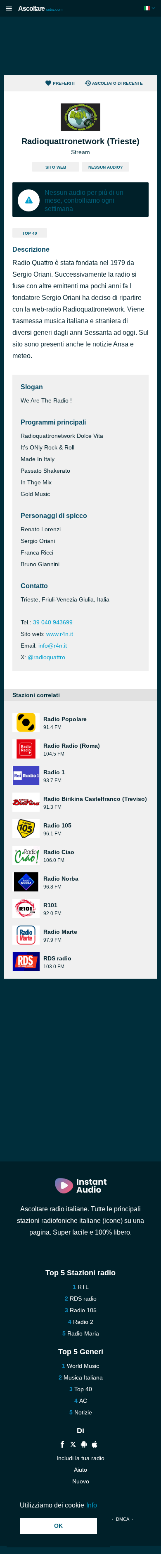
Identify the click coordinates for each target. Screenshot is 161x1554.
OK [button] (58, 1525)
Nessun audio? (105, 167)
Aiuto (80, 1469)
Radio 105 (83, 1310)
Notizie (83, 1412)
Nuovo (80, 1481)
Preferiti (64, 83)
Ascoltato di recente (117, 83)
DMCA (122, 1519)
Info (91, 1505)
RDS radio (83, 1298)
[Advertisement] (80, 45)
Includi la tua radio (80, 1458)
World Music (83, 1366)
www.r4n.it (59, 634)
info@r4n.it (52, 645)
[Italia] (150, 8)
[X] (73, 1445)
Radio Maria (83, 1333)
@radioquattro (46, 657)
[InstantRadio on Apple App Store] (94, 1445)
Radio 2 (83, 1321)
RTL (83, 1287)
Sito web (55, 167)
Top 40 (29, 233)
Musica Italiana (83, 1377)
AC (83, 1400)
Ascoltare (40, 8)
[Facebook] (62, 1445)
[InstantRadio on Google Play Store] (83, 1445)
